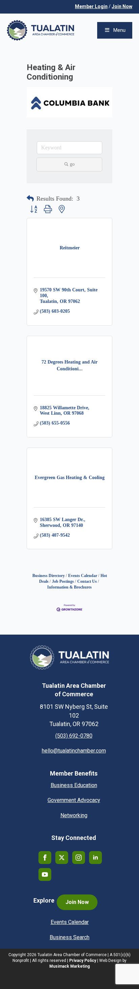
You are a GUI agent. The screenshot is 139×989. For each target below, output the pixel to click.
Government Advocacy (74, 800)
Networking (73, 815)
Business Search (69, 937)
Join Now (122, 6)
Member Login (91, 6)
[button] (30, 198)
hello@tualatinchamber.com (74, 750)
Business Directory (48, 575)
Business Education (74, 785)
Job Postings (63, 581)
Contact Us (87, 581)
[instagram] (78, 857)
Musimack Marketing (69, 966)
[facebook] (44, 857)
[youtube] (44, 874)
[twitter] (61, 857)
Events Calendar (82, 575)
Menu (119, 30)
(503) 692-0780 (73, 736)
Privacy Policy (82, 960)
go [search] (72, 164)
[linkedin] (95, 857)
